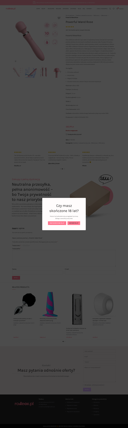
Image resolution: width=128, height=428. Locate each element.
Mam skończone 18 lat (57, 223)
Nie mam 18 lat (73, 223)
